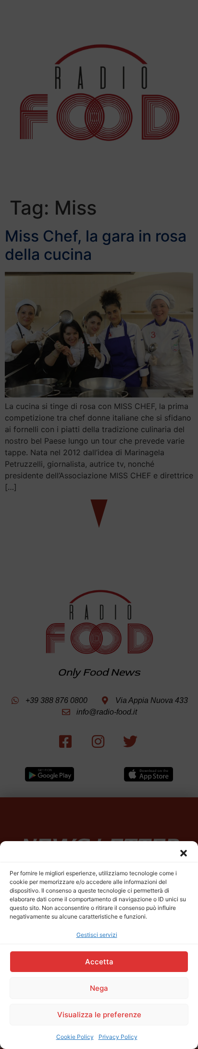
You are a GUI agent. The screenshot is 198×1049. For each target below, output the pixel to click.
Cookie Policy (75, 1036)
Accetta (99, 961)
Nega (99, 988)
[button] (183, 853)
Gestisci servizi (96, 934)
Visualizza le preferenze (99, 1014)
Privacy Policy (118, 1036)
